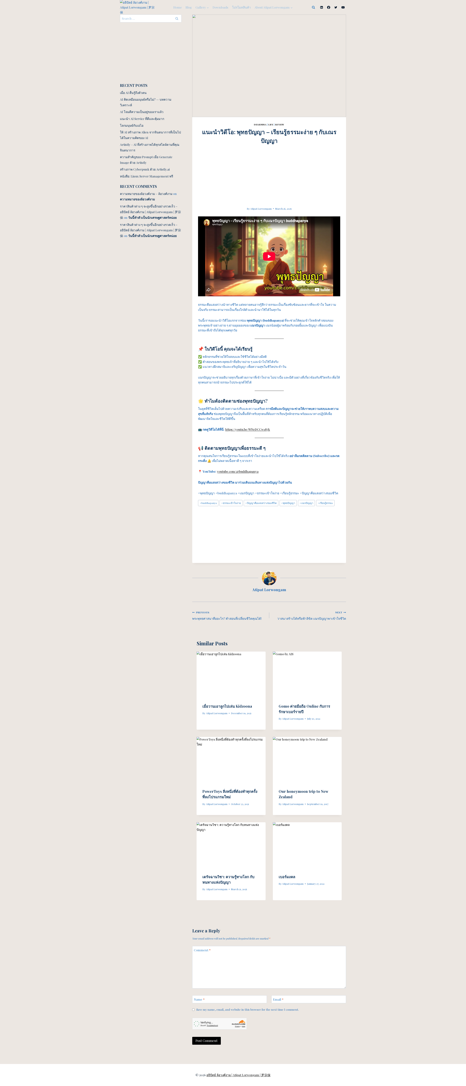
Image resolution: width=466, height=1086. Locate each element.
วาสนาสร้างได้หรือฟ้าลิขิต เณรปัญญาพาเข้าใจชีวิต (311, 616)
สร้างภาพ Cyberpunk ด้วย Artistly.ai (145, 169)
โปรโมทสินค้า (241, 7)
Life (270, 124)
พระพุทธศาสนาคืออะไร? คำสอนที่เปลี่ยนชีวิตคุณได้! (227, 616)
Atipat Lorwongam (261, 208)
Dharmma (260, 124)
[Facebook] (329, 7)
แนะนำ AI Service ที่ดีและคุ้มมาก (142, 119)
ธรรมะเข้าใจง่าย (231, 503)
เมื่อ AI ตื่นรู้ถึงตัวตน (133, 93)
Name (199, 999)
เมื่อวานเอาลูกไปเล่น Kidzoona (227, 706)
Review (279, 124)
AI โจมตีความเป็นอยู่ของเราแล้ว (141, 112)
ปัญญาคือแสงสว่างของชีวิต (261, 503)
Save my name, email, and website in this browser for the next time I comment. (247, 1009)
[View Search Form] (313, 7)
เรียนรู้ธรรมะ (325, 503)
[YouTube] (343, 7)
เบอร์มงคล (287, 876)
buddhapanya (208, 503)
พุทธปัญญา (288, 503)
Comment (202, 950)
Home (177, 7)
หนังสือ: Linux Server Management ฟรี (146, 176)
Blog (188, 7)
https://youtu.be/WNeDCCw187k (247, 429)
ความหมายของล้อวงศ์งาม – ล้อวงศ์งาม (146, 194)
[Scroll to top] (457, 1043)
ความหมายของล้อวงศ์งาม (137, 199)
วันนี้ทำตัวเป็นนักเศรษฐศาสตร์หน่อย (152, 217)
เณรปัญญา (306, 503)
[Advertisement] (269, 170)
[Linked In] (322, 7)
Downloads (220, 7)
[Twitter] (336, 7)
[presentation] (231, 674)
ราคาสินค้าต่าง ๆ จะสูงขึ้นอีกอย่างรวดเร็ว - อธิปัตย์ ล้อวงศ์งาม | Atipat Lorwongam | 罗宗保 (150, 211)
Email (278, 999)
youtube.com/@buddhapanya (237, 471)
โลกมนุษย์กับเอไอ (131, 125)
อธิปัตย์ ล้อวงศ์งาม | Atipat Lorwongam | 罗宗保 (238, 1075)
